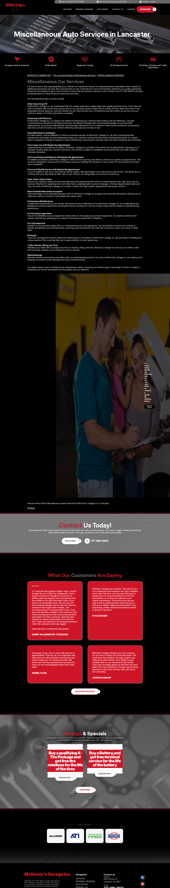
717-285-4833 (126, 91)
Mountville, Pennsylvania (59, 629)
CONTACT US (117, 9)
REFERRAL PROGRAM (84, 9)
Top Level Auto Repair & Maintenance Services (74, 75)
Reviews (31, 508)
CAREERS (131, 9)
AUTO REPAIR (102, 9)
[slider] (35, 586)
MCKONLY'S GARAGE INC (39, 75)
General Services (38, 629)
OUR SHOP (67, 9)
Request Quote (149, 406)
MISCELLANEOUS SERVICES (111, 75)
